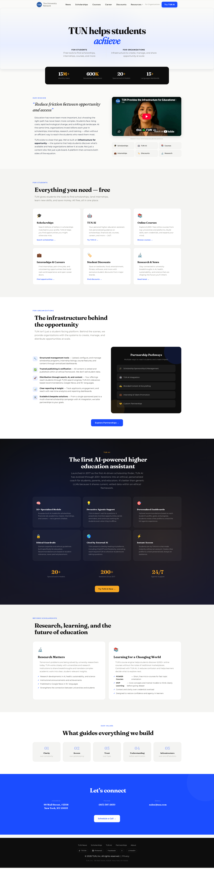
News (68, 4)
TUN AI (109, 845)
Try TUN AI (169, 4)
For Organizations (152, 4)
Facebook (112, 851)
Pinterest (98, 851)
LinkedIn (131, 851)
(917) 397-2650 (107, 804)
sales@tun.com (158, 804)
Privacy (125, 856)
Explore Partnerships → (107, 423)
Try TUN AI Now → (107, 589)
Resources (137, 4)
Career (108, 4)
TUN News (82, 845)
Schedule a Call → (107, 818)
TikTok (83, 851)
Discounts (121, 4)
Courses (96, 4)
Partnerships (121, 845)
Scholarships (81, 4)
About (133, 845)
